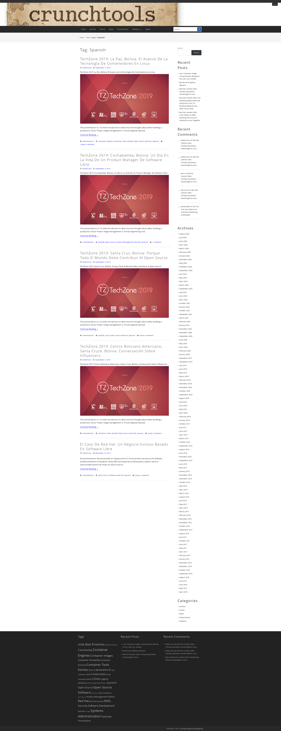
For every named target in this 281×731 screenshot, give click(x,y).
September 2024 (185, 270)
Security (82, 705)
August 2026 (184, 234)
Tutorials (106, 716)
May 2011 (183, 548)
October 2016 (184, 442)
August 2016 (184, 449)
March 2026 (184, 248)
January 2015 (184, 471)
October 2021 (184, 311)
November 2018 (185, 387)
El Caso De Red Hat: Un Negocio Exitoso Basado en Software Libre (124, 446)
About (148, 29)
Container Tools (120, 141)
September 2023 (185, 289)
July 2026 (183, 237)
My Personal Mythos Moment (134, 651)
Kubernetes (99, 674)
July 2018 (183, 402)
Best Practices (94, 644)
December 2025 (185, 259)
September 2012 (185, 530)
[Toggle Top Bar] (275, 4)
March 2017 (184, 438)
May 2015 (183, 468)
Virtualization (84, 720)
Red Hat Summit (96, 701)
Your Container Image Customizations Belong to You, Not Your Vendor (189, 76)
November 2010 (185, 566)
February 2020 (185, 351)
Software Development (101, 705)
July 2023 (183, 292)
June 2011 (183, 544)
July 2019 (183, 365)
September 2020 (185, 336)
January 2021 (184, 325)
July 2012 (183, 537)
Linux (107, 335)
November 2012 (185, 522)
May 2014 (183, 486)
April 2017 (183, 435)
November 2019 (185, 358)
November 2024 (185, 267)
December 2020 (185, 329)
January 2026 (184, 256)
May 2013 (183, 504)
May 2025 (183, 263)
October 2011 (184, 541)
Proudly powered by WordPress (191, 728)
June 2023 (183, 296)
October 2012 (184, 526)
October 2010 (184, 570)
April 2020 (183, 347)
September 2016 (185, 446)
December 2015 (185, 457)
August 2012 (184, 533)
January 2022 (184, 307)
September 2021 (185, 314)
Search (180, 48)
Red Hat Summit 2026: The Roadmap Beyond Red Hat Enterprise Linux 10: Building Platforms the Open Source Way (189, 103)
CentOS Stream (111, 645)
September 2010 (185, 574)
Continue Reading (89, 135)
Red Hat (148, 141)
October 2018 (184, 391)
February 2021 (185, 322)
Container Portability (89, 660)
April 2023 (183, 300)
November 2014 (185, 479)
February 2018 (185, 417)
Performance (82, 697)
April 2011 (183, 552)
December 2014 (185, 475)
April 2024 (183, 281)
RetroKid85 (185, 206)
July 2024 (183, 274)
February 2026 (185, 252)
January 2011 (184, 559)
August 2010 (184, 577)
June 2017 (183, 431)
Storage (87, 711)
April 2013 (183, 508)
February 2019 (185, 380)
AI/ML (81, 644)
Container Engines (105, 141)
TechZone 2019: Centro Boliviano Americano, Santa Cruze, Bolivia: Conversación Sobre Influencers (121, 351)
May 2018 (183, 409)
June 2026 (183, 241)
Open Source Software (107, 475)
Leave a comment (88, 144)
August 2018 (184, 398)
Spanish (155, 141)
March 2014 (184, 493)
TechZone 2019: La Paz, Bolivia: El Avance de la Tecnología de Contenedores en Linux (124, 61)
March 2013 (184, 511)
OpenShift (112, 682)
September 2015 (185, 460)
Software (136, 29)
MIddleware (83, 683)
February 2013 (185, 515)
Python (111, 696)
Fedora (92, 670)
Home (83, 29)
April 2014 (183, 490)
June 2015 (183, 464)
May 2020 (183, 343)
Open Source (139, 141)
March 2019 (184, 376)
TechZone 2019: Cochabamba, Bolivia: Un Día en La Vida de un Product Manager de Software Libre (124, 160)
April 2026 (183, 245)
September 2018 (185, 395)
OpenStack (94, 693)
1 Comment (156, 242)
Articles (93, 29)
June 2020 (183, 340)
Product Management (125, 242)
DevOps (83, 669)
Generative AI (103, 669)
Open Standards (105, 693)
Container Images (101, 655)
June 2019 (183, 369)
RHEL (107, 701)
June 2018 (183, 406)
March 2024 (184, 285)
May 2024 (183, 278)
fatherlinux (87, 68)
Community (85, 650)
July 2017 (183, 427)
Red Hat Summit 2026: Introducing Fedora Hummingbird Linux (188, 91)
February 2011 (185, 555)
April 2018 (183, 413)
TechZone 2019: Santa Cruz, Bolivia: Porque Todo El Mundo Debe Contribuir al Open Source (124, 255)
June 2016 (183, 453)
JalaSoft (130, 141)
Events (102, 29)
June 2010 (183, 585)
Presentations (122, 29)
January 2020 (184, 354)
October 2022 (184, 303)
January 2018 (184, 420)
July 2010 (183, 581)
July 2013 (183, 500)
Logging (104, 679)
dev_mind (184, 190)
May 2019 (183, 373)
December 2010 (185, 563)
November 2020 (185, 332)
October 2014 (184, 482)
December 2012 (185, 519)
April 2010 (183, 592)
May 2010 (183, 588)
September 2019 (185, 362)
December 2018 (185, 384)
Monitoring (92, 683)
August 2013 (184, 497)
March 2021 (184, 318)
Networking (100, 683)
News (111, 29)
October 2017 (184, 424)
